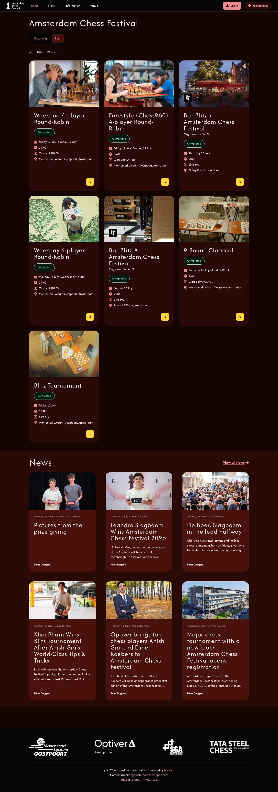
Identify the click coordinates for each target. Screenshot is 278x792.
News (52, 5)
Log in (234, 5)
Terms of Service (129, 780)
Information (72, 5)
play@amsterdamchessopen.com (147, 775)
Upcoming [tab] (40, 38)
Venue (94, 5)
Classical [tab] (52, 52)
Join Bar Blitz (260, 5)
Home (34, 5)
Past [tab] (57, 38)
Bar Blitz (169, 770)
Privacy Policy (150, 780)
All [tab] (30, 52)
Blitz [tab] (39, 52)
